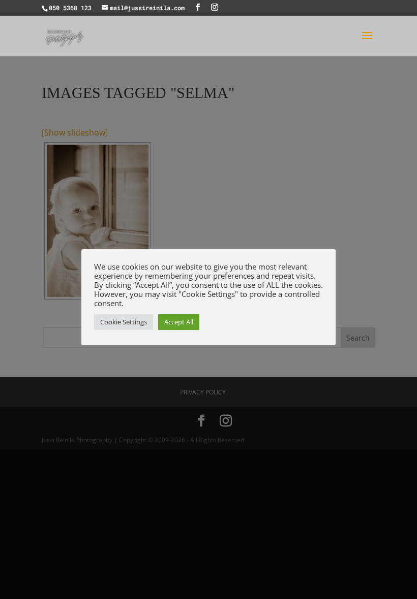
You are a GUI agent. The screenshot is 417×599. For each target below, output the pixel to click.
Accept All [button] (178, 321)
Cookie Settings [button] (123, 321)
